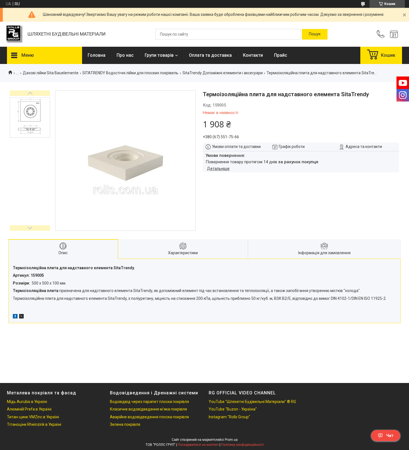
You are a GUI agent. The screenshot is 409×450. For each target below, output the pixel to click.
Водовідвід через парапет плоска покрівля (149, 401)
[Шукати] (314, 34)
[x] (21, 317)
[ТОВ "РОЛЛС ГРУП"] (14, 34)
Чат (389, 435)
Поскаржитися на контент (198, 445)
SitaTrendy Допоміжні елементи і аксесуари (223, 73)
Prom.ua (231, 440)
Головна (96, 55)
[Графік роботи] (394, 34)
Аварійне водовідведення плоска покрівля (149, 417)
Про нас (125, 55)
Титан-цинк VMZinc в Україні (33, 417)
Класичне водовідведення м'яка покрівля (148, 409)
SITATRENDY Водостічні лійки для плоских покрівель (130, 73)
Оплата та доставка (210, 55)
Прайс (280, 55)
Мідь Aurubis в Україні (27, 401)
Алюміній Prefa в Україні (29, 409)
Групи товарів (159, 55)
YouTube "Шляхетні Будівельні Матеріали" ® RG (252, 401)
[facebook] (15, 317)
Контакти (253, 55)
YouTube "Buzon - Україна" (233, 409)
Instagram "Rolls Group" (229, 417)
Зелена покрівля (125, 424)
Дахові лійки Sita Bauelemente (50, 73)
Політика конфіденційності (242, 445)
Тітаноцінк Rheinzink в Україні (34, 424)
